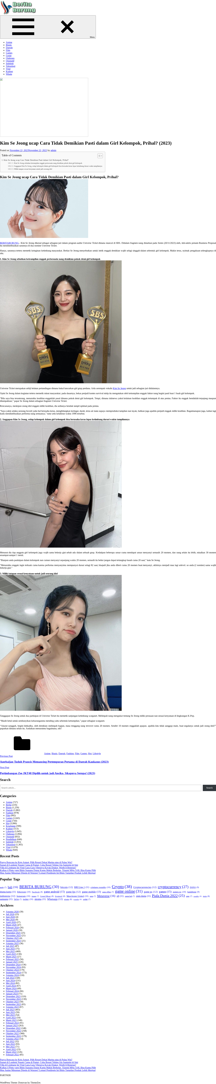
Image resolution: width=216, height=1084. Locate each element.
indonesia (7, 896)
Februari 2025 (12, 959)
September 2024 (13, 972)
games (165, 891)
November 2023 (13, 999)
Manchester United (77, 896)
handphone (193, 892)
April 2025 (11, 954)
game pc (151, 891)
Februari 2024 (12, 991)
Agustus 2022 (12, 1039)
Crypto (122, 886)
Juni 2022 (10, 1044)
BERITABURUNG (9, 243)
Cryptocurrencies (144, 887)
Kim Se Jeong (119, 388)
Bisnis (9, 45)
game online (129, 891)
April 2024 (11, 986)
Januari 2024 (12, 993)
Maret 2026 (11, 925)
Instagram (23, 896)
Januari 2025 (12, 962)
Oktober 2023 (12, 1001)
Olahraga (10, 58)
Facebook (37, 892)
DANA (194, 887)
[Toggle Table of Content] (98, 155)
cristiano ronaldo (100, 887)
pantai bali (130, 896)
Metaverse (106, 895)
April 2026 (11, 922)
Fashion (70, 753)
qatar (189, 896)
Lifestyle (97, 753)
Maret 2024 (11, 988)
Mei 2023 (10, 1015)
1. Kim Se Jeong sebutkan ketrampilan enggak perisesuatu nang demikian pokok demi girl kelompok (47, 163)
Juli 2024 (10, 978)
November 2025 (13, 935)
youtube (77, 899)
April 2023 (11, 1017)
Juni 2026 (10, 917)
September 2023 (13, 1004)
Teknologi (10, 66)
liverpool (60, 896)
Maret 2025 (11, 956)
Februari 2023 (12, 1023)
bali (13, 887)
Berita (8, 805)
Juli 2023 (10, 1009)
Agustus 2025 (12, 943)
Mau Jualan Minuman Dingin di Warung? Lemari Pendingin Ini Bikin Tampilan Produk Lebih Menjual (48, 873)
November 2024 (13, 967)
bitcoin (66, 887)
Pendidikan (11, 839)
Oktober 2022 (12, 1033)
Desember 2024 (13, 964)
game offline (108, 892)
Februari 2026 (12, 927)
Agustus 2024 (12, 975)
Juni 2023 (10, 1012)
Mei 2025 (10, 951)
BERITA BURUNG (39, 887)
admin (53, 150)
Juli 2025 (10, 946)
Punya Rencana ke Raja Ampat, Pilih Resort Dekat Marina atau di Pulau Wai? (36, 862)
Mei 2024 (10, 983)
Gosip (8, 55)
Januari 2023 (12, 1025)
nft (120, 896)
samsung (6, 899)
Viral (8, 69)
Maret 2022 (11, 1052)
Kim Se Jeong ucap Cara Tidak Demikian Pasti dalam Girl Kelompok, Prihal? (36, 160)
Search (209, 788)
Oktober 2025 (12, 938)
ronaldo (198, 896)
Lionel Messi (47, 896)
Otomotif (10, 61)
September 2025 (13, 941)
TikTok (18, 899)
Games (9, 53)
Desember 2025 (13, 933)
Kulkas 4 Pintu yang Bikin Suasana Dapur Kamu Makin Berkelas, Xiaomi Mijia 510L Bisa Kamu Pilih (48, 870)
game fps (73, 891)
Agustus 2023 (12, 1007)
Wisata (9, 74)
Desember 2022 (13, 1028)
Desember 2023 (13, 996)
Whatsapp (55, 899)
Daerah (9, 47)
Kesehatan (11, 826)
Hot (90, 753)
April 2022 (11, 1049)
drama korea (8, 891)
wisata (68, 899)
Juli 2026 (10, 914)
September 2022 (13, 1036)
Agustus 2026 (12, 911)
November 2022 (13, 1031)
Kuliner (9, 71)
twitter (28, 899)
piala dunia (143, 896)
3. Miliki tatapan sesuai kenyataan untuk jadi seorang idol (32, 169)
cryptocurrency (173, 887)
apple (3, 887)
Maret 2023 (11, 1020)
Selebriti (10, 63)
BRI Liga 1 (81, 887)
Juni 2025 (10, 948)
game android (54, 891)
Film (8, 50)
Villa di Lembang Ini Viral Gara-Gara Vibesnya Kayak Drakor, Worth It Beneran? (38, 867)
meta (93, 896)
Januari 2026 (12, 930)
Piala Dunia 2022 (168, 896)
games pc (179, 892)
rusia (206, 896)
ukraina (40, 899)
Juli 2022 (10, 1041)
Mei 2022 (10, 1046)
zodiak (86, 899)
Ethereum (24, 892)
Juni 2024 (10, 980)
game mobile (91, 891)
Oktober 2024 (12, 970)
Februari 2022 (12, 1054)
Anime (9, 42)
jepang (35, 896)
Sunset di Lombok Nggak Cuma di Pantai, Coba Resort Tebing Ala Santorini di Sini (39, 865)
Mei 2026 (10, 919)
